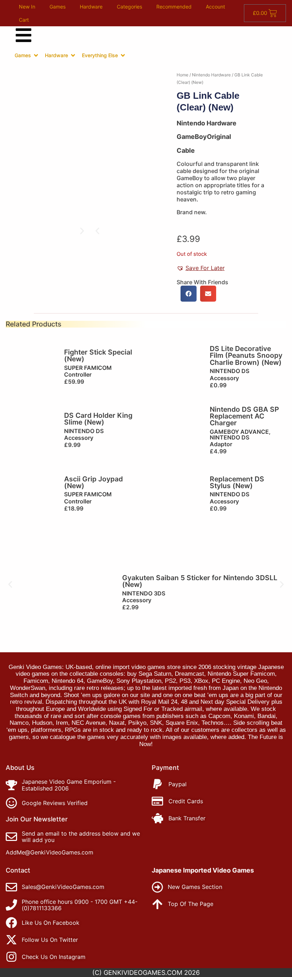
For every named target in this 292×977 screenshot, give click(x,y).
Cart (24, 20)
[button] (97, 230)
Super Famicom (88, 367)
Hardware (91, 7)
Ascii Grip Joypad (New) (93, 482)
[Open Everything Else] (123, 55)
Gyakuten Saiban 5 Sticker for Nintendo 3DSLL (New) (199, 581)
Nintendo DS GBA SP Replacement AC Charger (244, 416)
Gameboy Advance (239, 431)
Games (57, 7)
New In (27, 7)
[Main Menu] (23, 35)
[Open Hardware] (73, 55)
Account (215, 7)
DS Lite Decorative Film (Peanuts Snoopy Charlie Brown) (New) (246, 355)
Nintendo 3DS (143, 593)
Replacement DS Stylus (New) (237, 482)
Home (182, 74)
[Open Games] (36, 55)
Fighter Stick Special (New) (98, 355)
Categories (129, 7)
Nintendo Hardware (211, 74)
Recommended (174, 7)
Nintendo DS (229, 370)
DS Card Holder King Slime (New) (98, 418)
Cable (186, 150)
